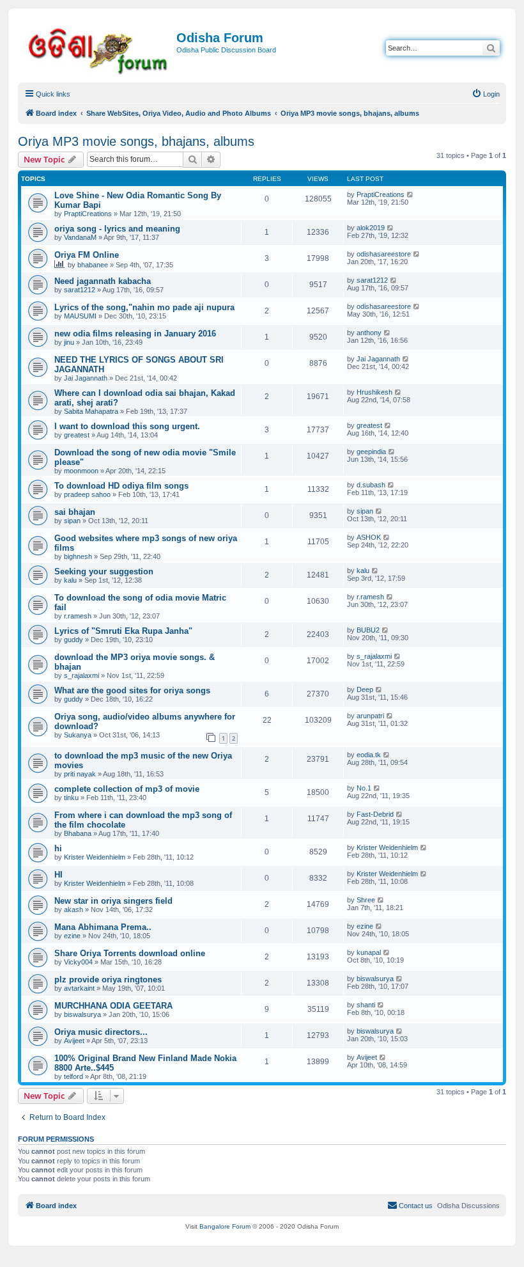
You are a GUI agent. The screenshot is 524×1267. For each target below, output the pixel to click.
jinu (69, 342)
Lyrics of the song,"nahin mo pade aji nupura (144, 307)
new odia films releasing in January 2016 (135, 333)
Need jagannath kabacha (102, 281)
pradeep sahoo (87, 494)
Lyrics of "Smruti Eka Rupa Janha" (123, 631)
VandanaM (80, 237)
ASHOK (369, 537)
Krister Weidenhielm (94, 857)
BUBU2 (368, 630)
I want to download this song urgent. (127, 426)
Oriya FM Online (86, 255)
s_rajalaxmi (81, 675)
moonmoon (81, 471)
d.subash (371, 485)
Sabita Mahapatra (91, 411)
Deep (365, 689)
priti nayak (80, 774)
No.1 (364, 788)
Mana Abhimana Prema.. (102, 927)
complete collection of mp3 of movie (126, 789)
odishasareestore (384, 254)
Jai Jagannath (85, 378)
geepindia (371, 451)
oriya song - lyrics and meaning (117, 228)
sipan (72, 520)
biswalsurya (375, 978)
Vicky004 (78, 962)
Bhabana (77, 833)
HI (58, 874)
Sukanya (77, 735)
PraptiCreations (88, 213)
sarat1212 (79, 290)
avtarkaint (79, 988)
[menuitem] (486, 94)
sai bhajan (74, 512)
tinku (71, 797)
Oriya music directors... (101, 1032)
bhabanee (92, 265)
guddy (73, 639)
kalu (70, 580)
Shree (366, 900)
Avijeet (74, 1040)
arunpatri (370, 716)
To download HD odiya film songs (121, 486)
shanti (366, 1005)
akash (73, 909)
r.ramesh (77, 616)
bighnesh (78, 556)
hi (58, 848)
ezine (72, 936)
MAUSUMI (80, 316)
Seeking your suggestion (103, 571)
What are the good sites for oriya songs (132, 690)
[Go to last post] (410, 194)
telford (73, 1076)
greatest (76, 435)
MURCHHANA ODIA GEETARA (113, 1006)
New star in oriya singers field (113, 901)
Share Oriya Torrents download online (129, 953)
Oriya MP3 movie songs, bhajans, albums (136, 141)
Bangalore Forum (224, 1226)
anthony (369, 332)
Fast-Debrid (375, 814)
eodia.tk (369, 755)
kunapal (369, 952)
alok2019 (371, 228)
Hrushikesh (374, 392)
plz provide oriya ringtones (108, 979)
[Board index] (98, 49)
